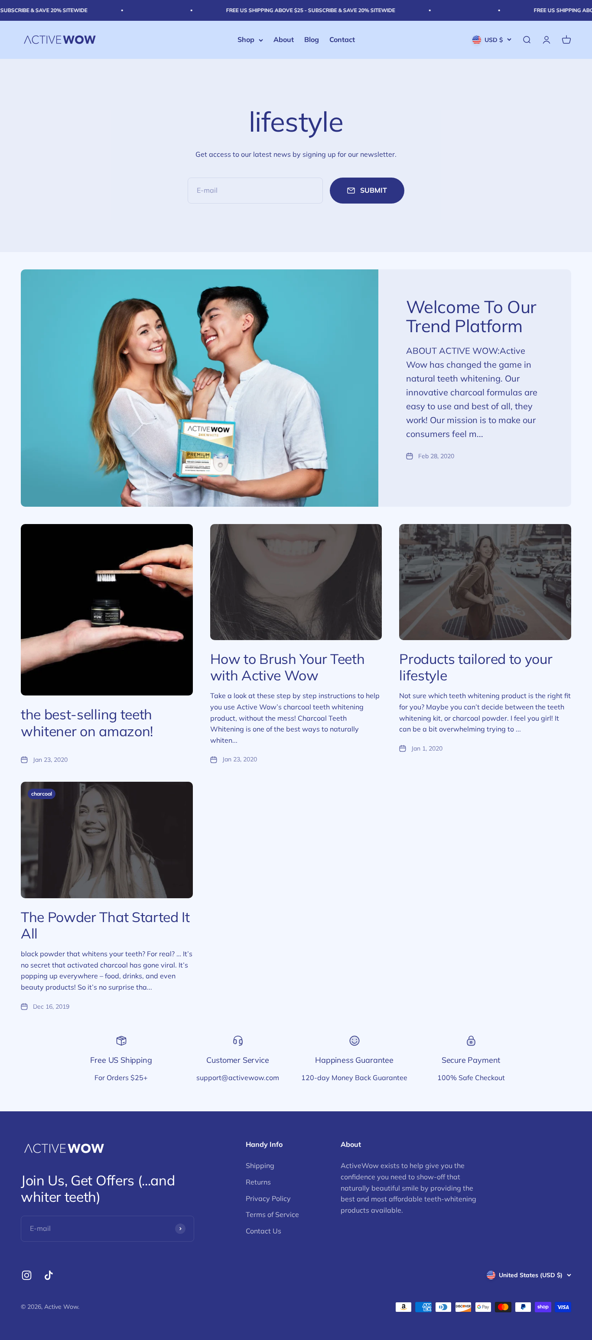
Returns (258, 1182)
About (283, 40)
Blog (311, 40)
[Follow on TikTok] (49, 1275)
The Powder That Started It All (105, 925)
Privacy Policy (268, 1198)
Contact (342, 40)
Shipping (260, 1165)
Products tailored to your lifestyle (475, 667)
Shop (245, 40)
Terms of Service (272, 1214)
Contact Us (263, 1231)
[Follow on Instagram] (27, 1275)
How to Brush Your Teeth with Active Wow (287, 667)
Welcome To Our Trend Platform (471, 316)
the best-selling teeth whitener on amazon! (87, 722)
